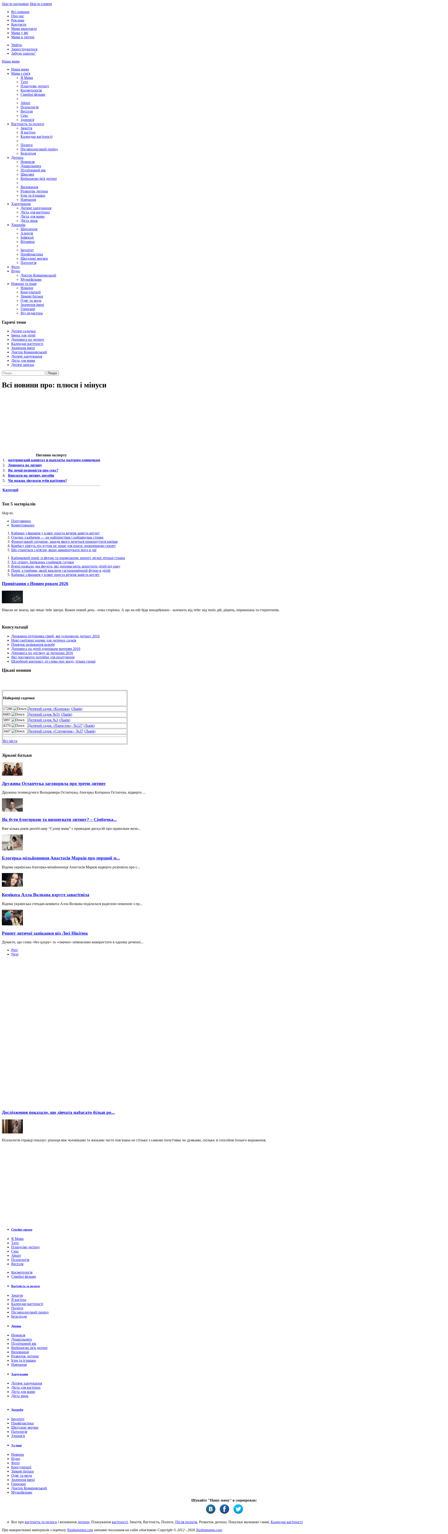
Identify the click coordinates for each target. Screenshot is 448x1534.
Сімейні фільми (33, 94)
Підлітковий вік (33, 170)
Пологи (27, 145)
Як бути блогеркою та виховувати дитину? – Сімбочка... (59, 819)
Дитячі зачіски (22, 365)
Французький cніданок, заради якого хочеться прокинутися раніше (64, 541)
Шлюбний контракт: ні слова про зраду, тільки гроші (53, 661)
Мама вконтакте (24, 29)
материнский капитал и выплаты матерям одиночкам (54, 460)
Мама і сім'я (20, 73)
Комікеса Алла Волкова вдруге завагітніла (45, 894)
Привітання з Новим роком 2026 (35, 583)
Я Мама (27, 78)
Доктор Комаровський (38, 275)
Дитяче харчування (36, 208)
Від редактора (32, 313)
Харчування (21, 204)
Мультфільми (31, 279)
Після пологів (186, 1522)
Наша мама (11, 61)
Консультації (31, 292)
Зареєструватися (24, 49)
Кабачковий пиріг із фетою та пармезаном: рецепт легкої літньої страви (68, 558)
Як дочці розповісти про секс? (33, 470)
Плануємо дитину (35, 86)
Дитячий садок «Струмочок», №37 (55, 731)
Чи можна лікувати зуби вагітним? (37, 481)
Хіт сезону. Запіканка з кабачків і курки (42, 562)
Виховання (29, 187)
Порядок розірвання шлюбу (33, 644)
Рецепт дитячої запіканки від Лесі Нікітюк (45, 933)
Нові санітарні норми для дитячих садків (43, 640)
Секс (24, 115)
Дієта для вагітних (35, 212)
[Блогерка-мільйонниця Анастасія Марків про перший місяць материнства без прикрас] (12, 849)
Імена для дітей (23, 335)
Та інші (16, 1445)
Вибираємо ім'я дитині (39, 179)
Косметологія (31, 90)
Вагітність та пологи (27, 124)
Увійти (16, 45)
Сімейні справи (21, 1229)
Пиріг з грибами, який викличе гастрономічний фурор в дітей (60, 570)
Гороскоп (28, 309)
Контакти (18, 24)
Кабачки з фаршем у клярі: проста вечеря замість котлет (55, 533)
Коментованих (23, 525)
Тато (24, 82)
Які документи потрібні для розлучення (42, 657)
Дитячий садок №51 (44, 714)
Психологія (29, 107)
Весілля (27, 111)
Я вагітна (28, 132)
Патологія (28, 263)
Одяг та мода (31, 300)
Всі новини (20, 12)
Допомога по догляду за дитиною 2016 (42, 653)
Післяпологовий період (39, 149)
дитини (83, 1522)
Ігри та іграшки (33, 195)
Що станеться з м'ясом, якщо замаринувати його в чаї (53, 550)
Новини (27, 288)
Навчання (28, 200)
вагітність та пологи (41, 1522)
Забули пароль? (23, 53)
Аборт (25, 103)
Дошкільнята (31, 166)
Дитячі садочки (23, 331)
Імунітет (27, 250)
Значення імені (32, 305)
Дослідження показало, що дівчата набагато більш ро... (58, 1112)
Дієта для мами (33, 216)
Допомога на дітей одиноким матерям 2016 (45, 649)
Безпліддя (28, 153)
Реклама (17, 20)
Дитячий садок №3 (43, 720)
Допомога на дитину (27, 339)
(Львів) (76, 709)
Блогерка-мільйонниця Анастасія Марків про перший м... (61, 858)
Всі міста (10, 741)
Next (14, 954)
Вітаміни (28, 242)
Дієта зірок (29, 221)
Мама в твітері (22, 37)
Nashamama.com (80, 1530)
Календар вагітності (36, 136)
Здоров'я (27, 120)
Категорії (10, 490)
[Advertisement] (37, 1034)
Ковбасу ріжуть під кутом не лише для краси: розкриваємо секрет (63, 546)
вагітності (120, 1522)
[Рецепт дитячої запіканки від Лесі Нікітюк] (12, 924)
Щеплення (29, 229)
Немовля (28, 162)
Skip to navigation (15, 4)
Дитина (17, 158)
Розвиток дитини (34, 191)
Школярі (27, 174)
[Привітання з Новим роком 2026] (12, 602)
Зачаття (26, 128)
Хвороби (18, 225)
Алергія (27, 233)
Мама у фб (19, 33)
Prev (14, 950)
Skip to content (41, 4)
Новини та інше (24, 284)
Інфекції (27, 237)
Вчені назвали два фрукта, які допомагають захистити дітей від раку (65, 566)
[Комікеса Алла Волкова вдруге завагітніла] (12, 886)
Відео (15, 271)
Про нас (17, 16)
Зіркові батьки (32, 296)
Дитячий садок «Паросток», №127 (55, 726)
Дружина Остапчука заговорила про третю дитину (54, 783)
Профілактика (32, 254)
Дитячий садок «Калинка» (49, 709)
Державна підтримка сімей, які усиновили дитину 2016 (55, 636)
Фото (15, 267)
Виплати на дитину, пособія (31, 475)
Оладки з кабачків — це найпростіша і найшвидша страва (57, 537)
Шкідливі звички (34, 258)
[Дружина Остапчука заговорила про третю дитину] (12, 774)
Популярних (21, 521)
